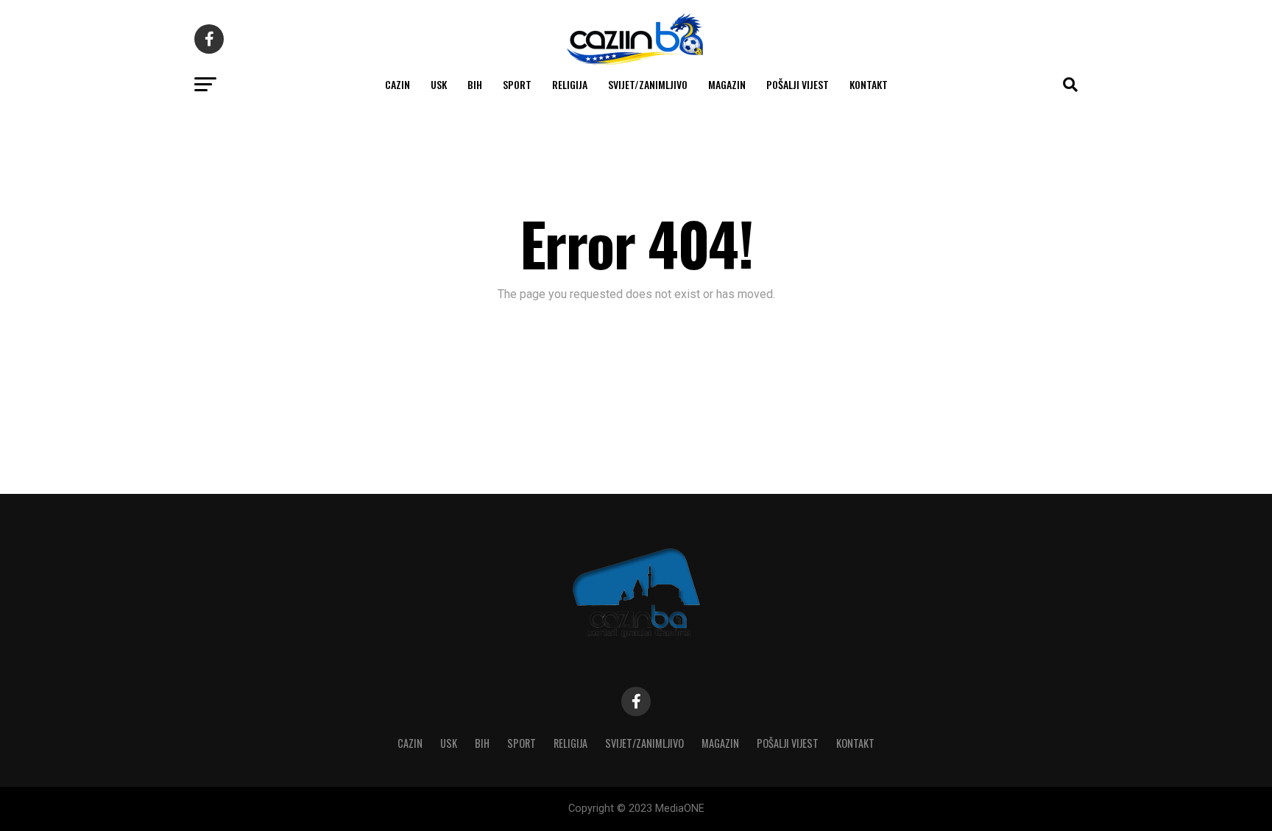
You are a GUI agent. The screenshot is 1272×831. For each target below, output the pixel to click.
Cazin (397, 84)
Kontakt (868, 84)
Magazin (727, 84)
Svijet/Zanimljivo (648, 84)
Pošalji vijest (797, 84)
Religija (569, 84)
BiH (474, 84)
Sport (517, 84)
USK (439, 84)
